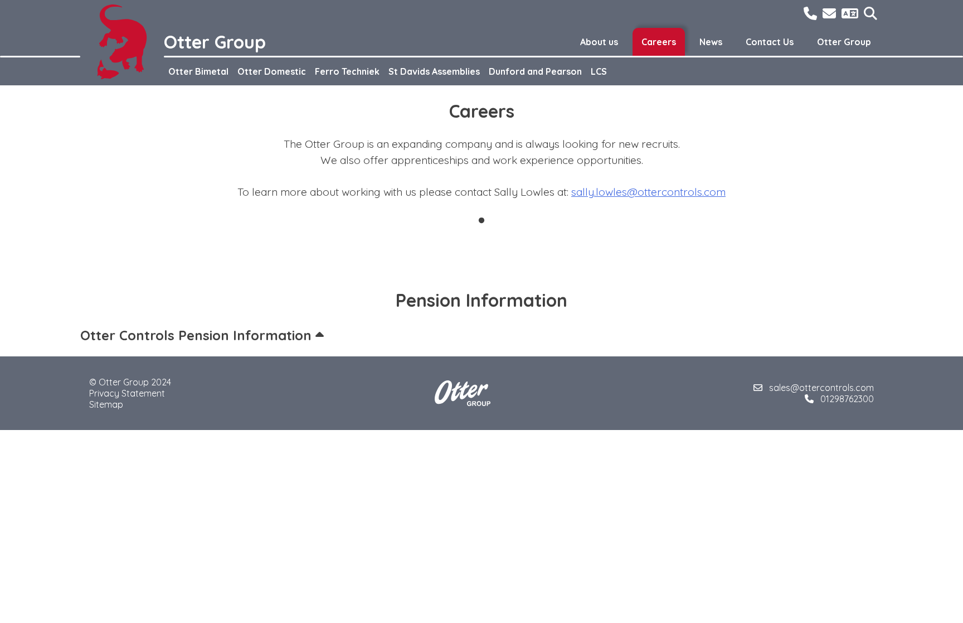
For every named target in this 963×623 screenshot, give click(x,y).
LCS (599, 71)
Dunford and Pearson (535, 71)
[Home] (122, 41)
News (710, 41)
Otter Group (844, 41)
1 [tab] (481, 220)
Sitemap (106, 404)
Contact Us (770, 41)
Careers (658, 41)
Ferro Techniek (347, 71)
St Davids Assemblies (434, 71)
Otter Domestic (271, 71)
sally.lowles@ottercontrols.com (648, 192)
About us (599, 41)
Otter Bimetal (198, 71)
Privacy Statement (127, 393)
